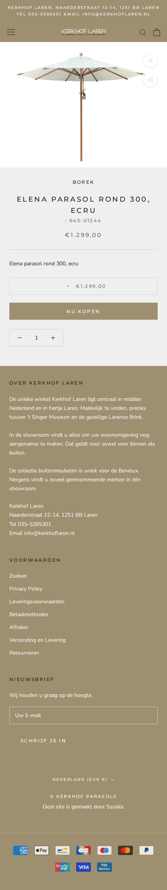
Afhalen (18, 627)
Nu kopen (83, 311)
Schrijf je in (43, 741)
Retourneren (24, 653)
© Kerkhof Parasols (83, 796)
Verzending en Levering (37, 640)
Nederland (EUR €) (80, 779)
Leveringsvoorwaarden (36, 601)
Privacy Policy (25, 588)
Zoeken (18, 576)
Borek (84, 182)
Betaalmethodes (29, 614)
